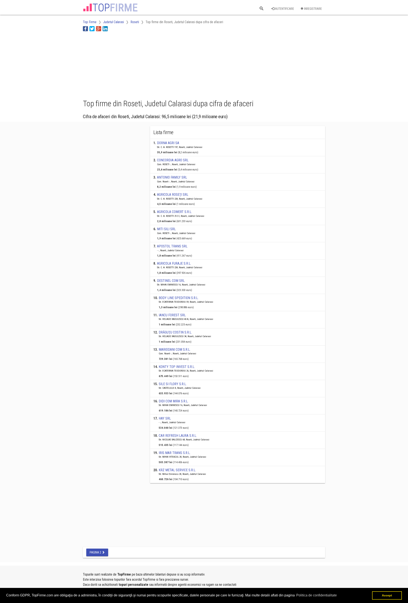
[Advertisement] (160, 64)
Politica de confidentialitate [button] (316, 595)
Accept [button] (387, 595)
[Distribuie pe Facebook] (85, 29)
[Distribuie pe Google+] (98, 29)
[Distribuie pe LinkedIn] (105, 29)
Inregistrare (312, 8)
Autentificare (284, 8)
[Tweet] (92, 29)
